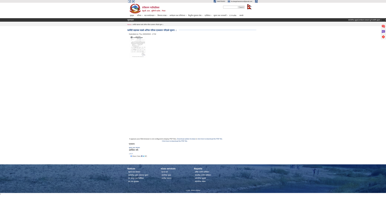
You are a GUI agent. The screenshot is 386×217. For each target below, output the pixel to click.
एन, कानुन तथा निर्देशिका (136, 178)
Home (129, 24)
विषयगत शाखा (162, 15)
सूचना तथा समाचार (134, 147)
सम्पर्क (241, 15)
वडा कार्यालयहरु (149, 15)
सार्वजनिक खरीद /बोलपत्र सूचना (138, 175)
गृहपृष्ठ (132, 15)
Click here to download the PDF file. (175, 141)
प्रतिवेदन (207, 15)
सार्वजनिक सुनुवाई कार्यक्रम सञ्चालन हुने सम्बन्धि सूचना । (358, 20)
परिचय (139, 15)
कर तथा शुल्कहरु (133, 181)
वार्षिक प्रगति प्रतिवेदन (202, 172)
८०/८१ (131, 154)
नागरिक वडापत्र (166, 178)
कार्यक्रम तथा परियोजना (177, 15)
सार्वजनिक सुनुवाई (200, 178)
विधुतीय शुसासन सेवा (195, 15)
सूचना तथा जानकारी (220, 15)
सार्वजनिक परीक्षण (200, 181)
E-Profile (232, 15)
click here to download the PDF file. (210, 139)
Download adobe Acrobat (186, 139)
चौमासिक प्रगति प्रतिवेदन (203, 175)
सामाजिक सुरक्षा (166, 175)
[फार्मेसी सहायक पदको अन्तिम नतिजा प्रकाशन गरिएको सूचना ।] (137, 47)
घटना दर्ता (165, 172)
